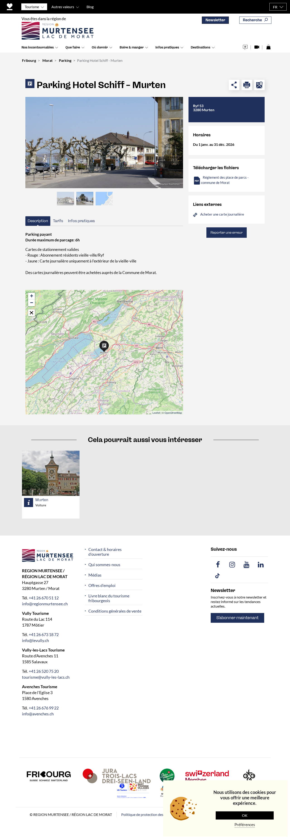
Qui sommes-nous (104, 564)
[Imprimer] (247, 85)
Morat (47, 60)
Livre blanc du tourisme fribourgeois (108, 598)
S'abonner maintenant (237, 617)
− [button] (31, 302)
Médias (95, 575)
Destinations (200, 47)
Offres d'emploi (102, 585)
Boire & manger (132, 47)
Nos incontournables (38, 47)
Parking (65, 60)
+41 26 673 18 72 (44, 634)
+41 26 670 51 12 (44, 597)
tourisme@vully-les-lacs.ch (46, 677)
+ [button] (31, 296)
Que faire (72, 47)
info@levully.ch (35, 640)
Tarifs (58, 221)
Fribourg (29, 60)
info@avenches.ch (38, 713)
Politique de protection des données (149, 814)
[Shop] (268, 46)
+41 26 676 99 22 (44, 707)
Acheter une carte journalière (222, 214)
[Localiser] (259, 85)
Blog (90, 7)
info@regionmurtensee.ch (45, 603)
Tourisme (32, 7)
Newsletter (215, 20)
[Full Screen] (31, 312)
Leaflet (156, 412)
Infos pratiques (167, 47)
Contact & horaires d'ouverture (105, 552)
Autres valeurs (62, 7)
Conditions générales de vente (114, 611)
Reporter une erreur (226, 233)
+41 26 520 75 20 (44, 671)
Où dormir (100, 47)
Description (38, 221)
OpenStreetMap (173, 412)
